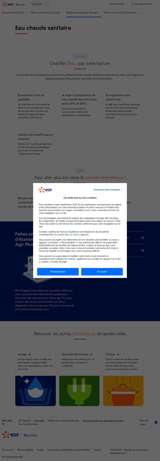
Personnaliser (58, 271)
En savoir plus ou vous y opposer (71, 234)
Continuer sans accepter (107, 189)
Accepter (102, 271)
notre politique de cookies (63, 258)
